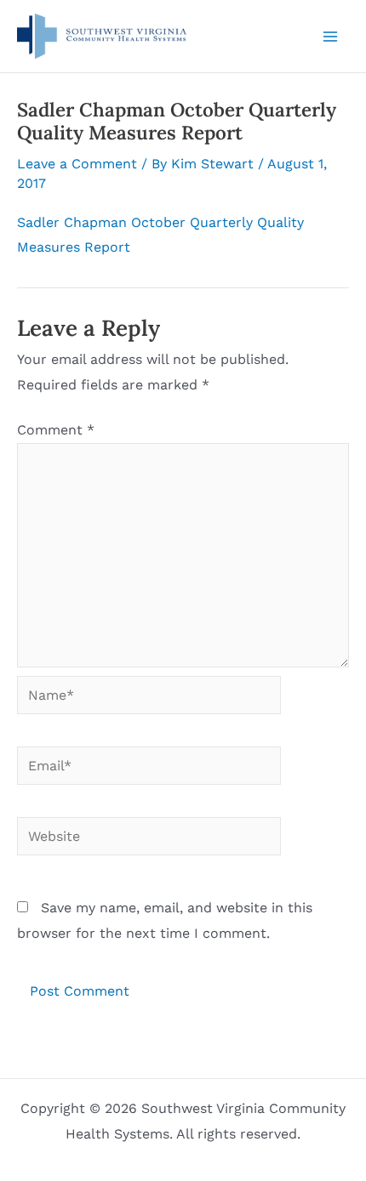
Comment (55, 430)
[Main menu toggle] (330, 36)
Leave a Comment (77, 164)
